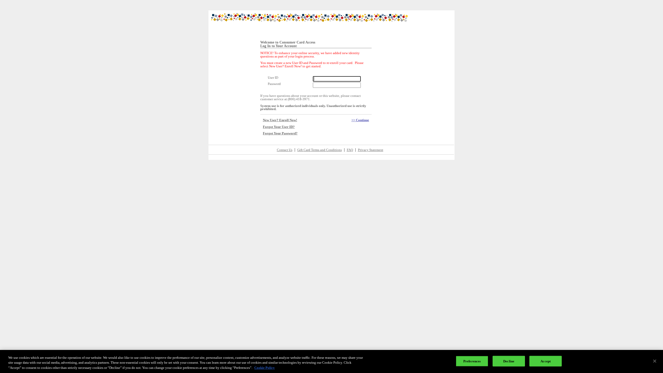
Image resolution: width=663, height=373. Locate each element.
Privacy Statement (370, 150)
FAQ (350, 150)
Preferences (472, 361)
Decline (508, 361)
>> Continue (360, 120)
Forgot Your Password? (280, 133)
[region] (331, 361)
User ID (273, 78)
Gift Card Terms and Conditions (319, 150)
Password (274, 84)
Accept (546, 361)
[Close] (654, 361)
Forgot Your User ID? (279, 127)
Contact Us (284, 150)
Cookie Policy (264, 368)
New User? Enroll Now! (280, 120)
